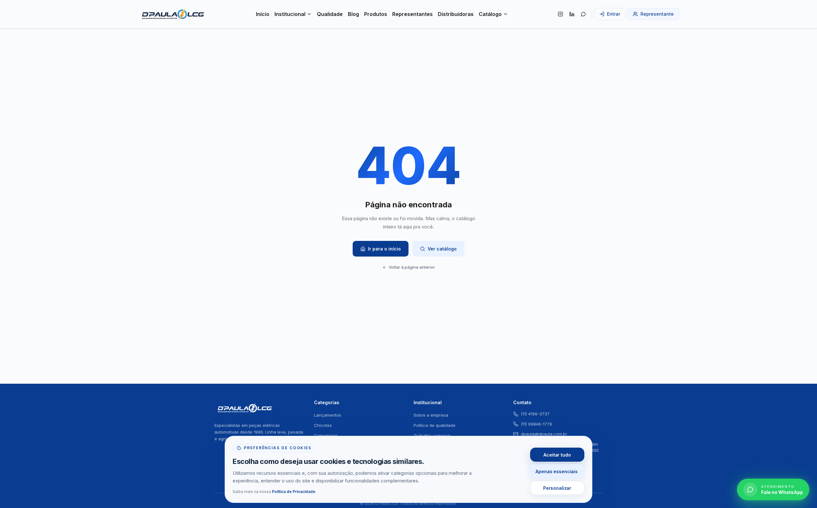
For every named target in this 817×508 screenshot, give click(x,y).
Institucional (289, 14)
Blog (353, 14)
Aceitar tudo (557, 455)
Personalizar (557, 488)
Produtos (375, 14)
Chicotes (323, 425)
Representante (657, 14)
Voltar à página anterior (412, 267)
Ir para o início (384, 248)
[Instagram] (560, 14)
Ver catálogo (442, 248)
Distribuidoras (456, 14)
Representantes (412, 14)
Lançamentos (327, 415)
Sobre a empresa (431, 415)
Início (262, 14)
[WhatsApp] (583, 14)
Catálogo (490, 14)
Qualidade (330, 14)
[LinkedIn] (571, 14)
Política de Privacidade (293, 491)
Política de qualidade (434, 425)
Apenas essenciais (557, 471)
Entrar (613, 14)
